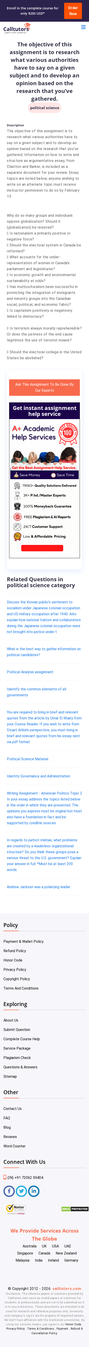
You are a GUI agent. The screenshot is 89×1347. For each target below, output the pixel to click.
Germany (71, 1260)
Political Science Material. (28, 759)
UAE (67, 1246)
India (38, 1260)
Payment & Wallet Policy (23, 941)
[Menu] (83, 28)
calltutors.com (66, 1288)
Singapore (25, 1253)
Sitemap (10, 1076)
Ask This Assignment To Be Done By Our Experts (44, 387)
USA (55, 1246)
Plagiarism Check (17, 1058)
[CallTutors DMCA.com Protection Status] (75, 1210)
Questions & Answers (20, 1067)
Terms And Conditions (21, 988)
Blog (7, 1127)
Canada (44, 1253)
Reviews (10, 1137)
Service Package (17, 1048)
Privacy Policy (14, 969)
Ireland (53, 1260)
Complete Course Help (21, 1039)
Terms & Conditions (41, 1328)
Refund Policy (14, 951)
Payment (62, 1328)
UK (44, 1246)
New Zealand (66, 1253)
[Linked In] (33, 1191)
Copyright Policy (16, 979)
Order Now (73, 11)
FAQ (6, 1118)
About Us (10, 1020)
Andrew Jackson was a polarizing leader (38, 887)
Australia (30, 1246)
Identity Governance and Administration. (39, 776)
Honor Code (12, 960)
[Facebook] (9, 1191)
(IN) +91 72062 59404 (25, 1177)
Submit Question (16, 1029)
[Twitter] (21, 1191)
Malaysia (22, 1260)
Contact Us (12, 1109)
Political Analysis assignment (30, 672)
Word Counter (14, 1146)
